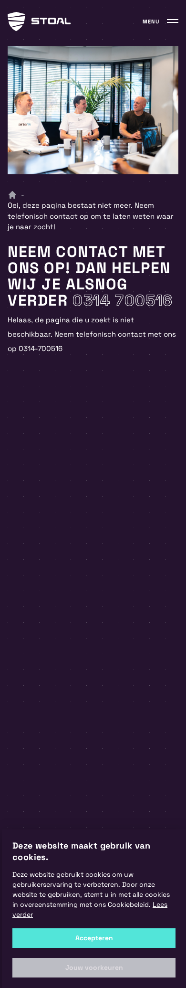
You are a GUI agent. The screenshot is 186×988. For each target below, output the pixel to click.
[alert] (94, 908)
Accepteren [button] (94, 938)
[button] (94, 967)
